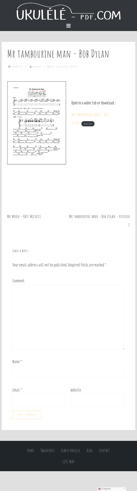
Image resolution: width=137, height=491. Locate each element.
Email (17, 389)
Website (76, 389)
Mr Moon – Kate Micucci (24, 216)
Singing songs (62, 66)
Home (30, 450)
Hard (53, 66)
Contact (104, 450)
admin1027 (36, 66)
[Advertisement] (100, 170)
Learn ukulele (70, 450)
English (106, 488)
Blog (90, 450)
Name (17, 361)
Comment (18, 280)
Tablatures (74, 66)
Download (88, 123)
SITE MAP (68, 461)
